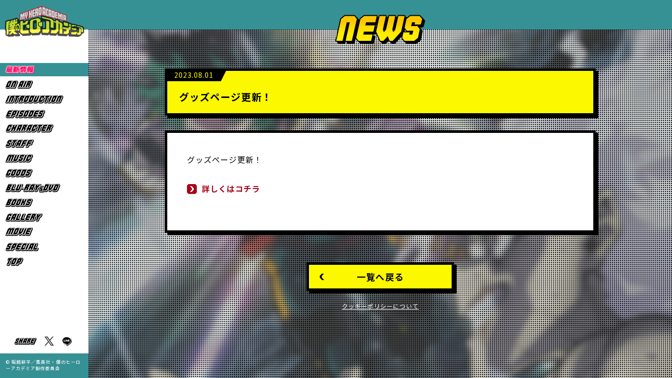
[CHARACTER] (44, 128)
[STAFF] (44, 143)
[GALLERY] (44, 217)
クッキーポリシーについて (380, 306)
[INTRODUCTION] (44, 99)
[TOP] (44, 261)
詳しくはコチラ (231, 188)
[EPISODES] (44, 114)
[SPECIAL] (44, 246)
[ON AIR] (44, 84)
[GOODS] (44, 173)
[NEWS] (44, 69)
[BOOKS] (44, 202)
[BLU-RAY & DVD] (44, 187)
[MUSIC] (44, 158)
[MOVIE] (44, 232)
